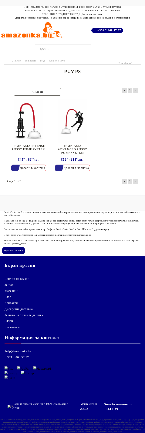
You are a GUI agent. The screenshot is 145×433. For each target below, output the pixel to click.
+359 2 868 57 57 (109, 30)
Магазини (12, 290)
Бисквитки (12, 327)
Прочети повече (13, 250)
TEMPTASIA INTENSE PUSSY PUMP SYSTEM (28, 147)
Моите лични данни (88, 406)
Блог (8, 297)
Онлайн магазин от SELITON (118, 406)
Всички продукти (17, 278)
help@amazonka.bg (18, 351)
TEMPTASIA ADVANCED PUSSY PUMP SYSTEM (72, 149)
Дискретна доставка (19, 309)
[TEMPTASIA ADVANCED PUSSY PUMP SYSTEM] (72, 121)
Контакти (11, 303)
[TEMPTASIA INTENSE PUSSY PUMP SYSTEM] (28, 121)
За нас (9, 284)
